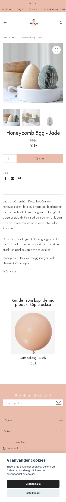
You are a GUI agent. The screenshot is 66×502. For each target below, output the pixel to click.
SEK (31, 3)
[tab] (7, 192)
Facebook (12, 448)
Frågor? (7, 420)
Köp (42, 158)
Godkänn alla (33, 483)
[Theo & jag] (34, 23)
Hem (5, 37)
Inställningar (33, 493)
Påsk (14, 37)
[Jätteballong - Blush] (33, 332)
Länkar (7, 431)
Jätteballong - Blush (33, 358)
